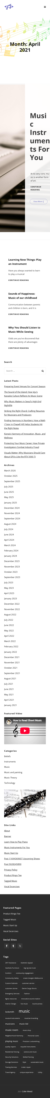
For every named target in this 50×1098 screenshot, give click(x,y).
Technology (9, 782)
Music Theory (10, 777)
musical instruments (12, 1018)
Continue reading (18, 280)
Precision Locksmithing (31, 1041)
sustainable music (37, 1062)
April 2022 (9, 635)
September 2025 (12, 481)
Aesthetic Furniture (12, 968)
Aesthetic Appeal (27, 963)
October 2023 (11, 571)
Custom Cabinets (11, 983)
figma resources (11, 999)
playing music (11, 1041)
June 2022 (9, 625)
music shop (27, 1030)
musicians (10, 1023)
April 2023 (9, 593)
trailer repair (26, 1067)
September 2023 (12, 577)
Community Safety (12, 978)
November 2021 (12, 662)
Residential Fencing (12, 1052)
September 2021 (12, 673)
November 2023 (12, 566)
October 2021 (11, 667)
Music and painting (13, 772)
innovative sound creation (30, 999)
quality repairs (10, 1047)
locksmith (9, 1011)
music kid (23, 1023)
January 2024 (10, 555)
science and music (30, 1052)
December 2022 (12, 603)
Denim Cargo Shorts (29, 988)
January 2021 (10, 705)
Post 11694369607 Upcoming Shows (22, 858)
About (7, 830)
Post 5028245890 (12, 864)
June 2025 (9, 491)
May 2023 (9, 587)
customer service (28, 983)
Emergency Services (12, 994)
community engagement (24, 973)
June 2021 (9, 689)
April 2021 (9, 699)
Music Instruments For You (17, 847)
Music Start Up (11, 853)
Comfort (8, 973)
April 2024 (9, 539)
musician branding (31, 1018)
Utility (40, 1072)
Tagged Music (10, 880)
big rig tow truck (30, 968)
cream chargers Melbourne (33, 978)
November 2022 (12, 609)
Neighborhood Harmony (14, 1036)
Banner (7, 836)
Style (24, 1062)
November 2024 (12, 513)
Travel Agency (10, 1072)
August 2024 (10, 524)
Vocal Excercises (12, 886)
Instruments (10, 761)
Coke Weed (27, 1091)
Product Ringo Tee (13, 875)
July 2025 (8, 486)
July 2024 (8, 529)
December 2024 (12, 507)
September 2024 (12, 518)
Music (7, 766)
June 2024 (9, 534)
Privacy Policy (10, 869)
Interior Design (10, 1004)
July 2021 (8, 683)
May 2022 (9, 630)
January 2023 (10, 598)
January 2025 (10, 502)
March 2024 (10, 545)
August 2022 (10, 614)
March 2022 (10, 641)
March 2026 (10, 470)
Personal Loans (33, 1036)
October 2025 (11, 475)
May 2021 (9, 694)
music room (11, 1030)
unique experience (26, 1072)
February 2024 (11, 550)
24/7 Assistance (10, 963)
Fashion (27, 994)
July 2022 (8, 619)
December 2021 (12, 657)
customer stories (11, 988)
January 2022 (10, 651)
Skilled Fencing (28, 1057)
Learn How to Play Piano (16, 841)
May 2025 (9, 497)
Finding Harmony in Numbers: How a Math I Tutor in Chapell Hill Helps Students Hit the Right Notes (24, 424)
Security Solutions (11, 1057)
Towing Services (11, 1067)
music (24, 1011)
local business (37, 1004)
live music (24, 1004)
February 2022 (11, 646)
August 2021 (10, 678)
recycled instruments (28, 1047)
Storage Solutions (11, 1062)
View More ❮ (38, 201)
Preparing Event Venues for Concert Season (24, 386)
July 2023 (8, 582)
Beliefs (7, 756)
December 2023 (12, 561)
